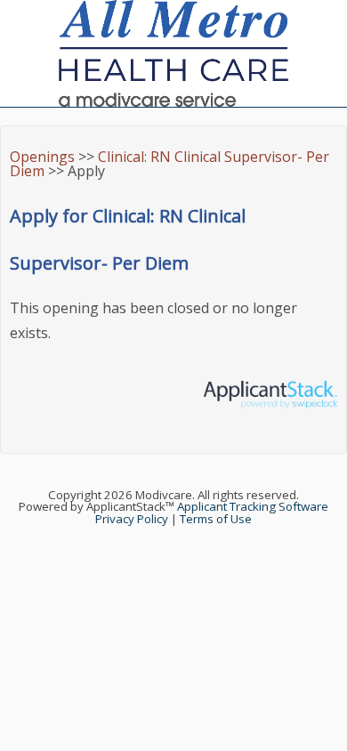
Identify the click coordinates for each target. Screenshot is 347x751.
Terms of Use (216, 519)
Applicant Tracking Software (252, 506)
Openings (42, 156)
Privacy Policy (131, 519)
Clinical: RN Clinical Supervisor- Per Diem (169, 164)
